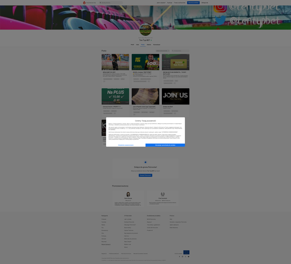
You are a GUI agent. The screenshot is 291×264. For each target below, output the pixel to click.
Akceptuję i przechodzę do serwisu (165, 145)
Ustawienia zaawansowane (126, 145)
